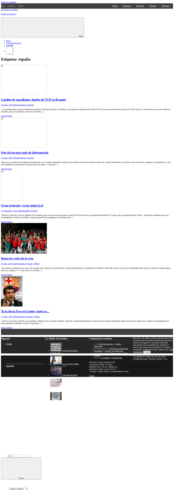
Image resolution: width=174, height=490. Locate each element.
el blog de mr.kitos (8, 14)
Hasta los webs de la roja (17, 258)
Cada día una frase (13, 43)
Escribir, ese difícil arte (119, 349)
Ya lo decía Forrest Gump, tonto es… (25, 311)
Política (37, 264)
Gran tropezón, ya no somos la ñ (22, 205)
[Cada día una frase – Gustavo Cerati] (56, 386)
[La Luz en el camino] (56, 364)
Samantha (98, 351)
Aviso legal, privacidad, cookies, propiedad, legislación (141, 366)
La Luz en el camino (70, 364)
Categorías (5, 489)
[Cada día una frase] (56, 375)
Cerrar (91, 376)
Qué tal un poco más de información (24, 152)
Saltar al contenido (8, 2)
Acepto (147, 352)
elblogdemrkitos (19, 105)
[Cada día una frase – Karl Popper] (56, 399)
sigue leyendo (6, 116)
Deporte (34, 211)
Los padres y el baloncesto (111, 358)
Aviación (9, 45)
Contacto (20, 6)
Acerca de (11, 6)
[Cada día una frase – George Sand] (56, 350)
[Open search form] (9, 50)
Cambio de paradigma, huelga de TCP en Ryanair (33, 99)
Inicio (8, 41)
